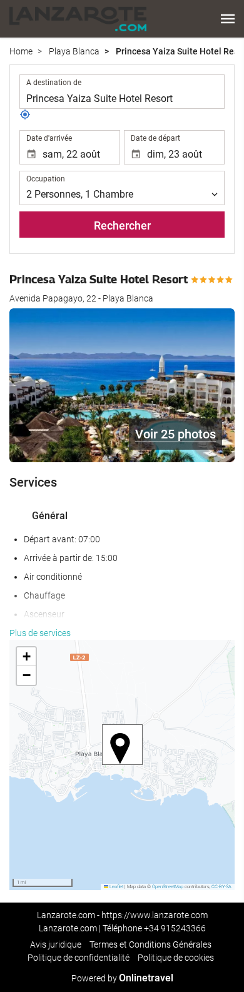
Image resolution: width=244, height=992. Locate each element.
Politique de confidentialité (79, 958)
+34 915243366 (175, 928)
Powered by (122, 978)
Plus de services (40, 633)
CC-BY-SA (221, 886)
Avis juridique (55, 944)
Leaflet (115, 886)
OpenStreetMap (167, 886)
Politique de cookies (176, 958)
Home (21, 51)
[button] (228, 19)
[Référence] (25, 117)
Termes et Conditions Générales (150, 944)
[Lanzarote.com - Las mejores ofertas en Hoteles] (77, 19)
